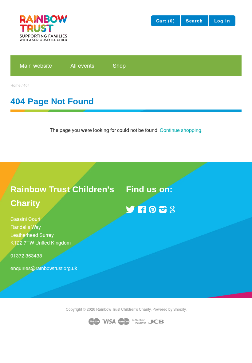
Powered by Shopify (169, 309)
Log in (222, 21)
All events (82, 65)
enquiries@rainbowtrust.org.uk (43, 268)
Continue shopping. (181, 130)
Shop (119, 65)
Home (15, 85)
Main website (36, 65)
